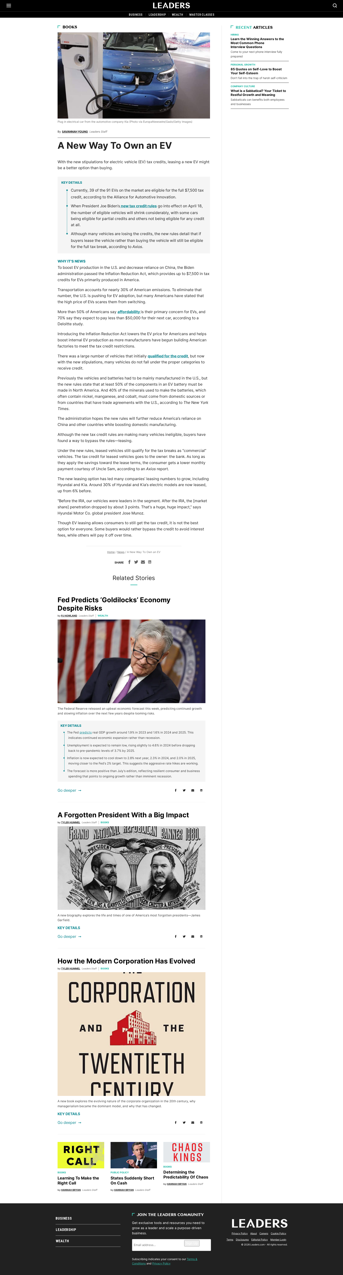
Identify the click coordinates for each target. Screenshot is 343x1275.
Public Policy (120, 1172)
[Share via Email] (143, 563)
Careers (263, 1233)
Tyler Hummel (70, 822)
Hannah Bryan (71, 1189)
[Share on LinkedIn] (149, 563)
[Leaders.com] (171, 6)
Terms (229, 1239)
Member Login (278, 1239)
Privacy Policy (161, 1263)
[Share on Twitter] (136, 563)
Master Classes (201, 14)
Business (136, 14)
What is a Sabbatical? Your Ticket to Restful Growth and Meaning (258, 93)
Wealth (177, 14)
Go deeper (67, 790)
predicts (86, 732)
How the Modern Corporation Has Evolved (127, 961)
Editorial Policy (259, 1239)
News (120, 552)
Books (70, 27)
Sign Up (192, 1243)
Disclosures (242, 1239)
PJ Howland (69, 615)
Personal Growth (243, 64)
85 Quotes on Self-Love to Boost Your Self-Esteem (256, 71)
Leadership (157, 14)
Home (111, 552)
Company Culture (243, 86)
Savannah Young (75, 131)
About (253, 1233)
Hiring (235, 34)
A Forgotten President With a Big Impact (124, 815)
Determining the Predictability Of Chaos (185, 1174)
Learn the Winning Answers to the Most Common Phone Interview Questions (257, 43)
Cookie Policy (278, 1233)
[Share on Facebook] (129, 563)
